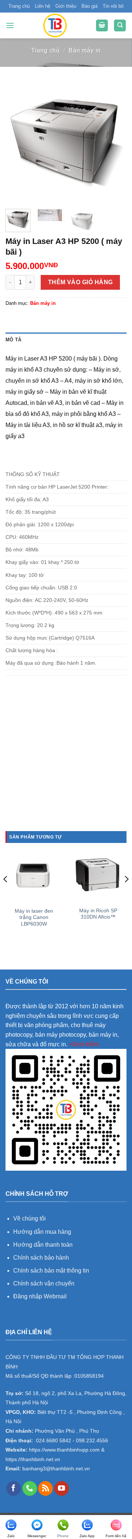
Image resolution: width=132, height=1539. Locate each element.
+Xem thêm (84, 1044)
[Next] (114, 142)
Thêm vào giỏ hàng (80, 282)
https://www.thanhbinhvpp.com (63, 1450)
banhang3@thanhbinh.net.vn (55, 1468)
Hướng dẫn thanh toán (43, 1245)
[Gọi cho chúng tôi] (29, 1488)
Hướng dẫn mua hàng (43, 1232)
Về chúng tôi (29, 1218)
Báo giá (89, 6)
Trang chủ (19, 6)
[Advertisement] (66, 761)
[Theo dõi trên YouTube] (61, 1488)
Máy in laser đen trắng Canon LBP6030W (34, 917)
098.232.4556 (92, 1440)
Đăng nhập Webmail (40, 1296)
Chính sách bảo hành (41, 1257)
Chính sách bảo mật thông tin (51, 1270)
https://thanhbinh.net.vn (33, 1459)
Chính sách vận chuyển (43, 1283)
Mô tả (13, 339)
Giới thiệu (65, 6)
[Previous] (17, 142)
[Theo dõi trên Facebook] (13, 1488)
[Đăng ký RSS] (45, 1488)
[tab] (66, 340)
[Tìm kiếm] (120, 26)
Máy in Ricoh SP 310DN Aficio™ (98, 914)
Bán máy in (85, 50)
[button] (10, 25)
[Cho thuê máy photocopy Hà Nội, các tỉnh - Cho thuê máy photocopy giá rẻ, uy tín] (55, 25)
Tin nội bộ (113, 6)
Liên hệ (42, 6)
